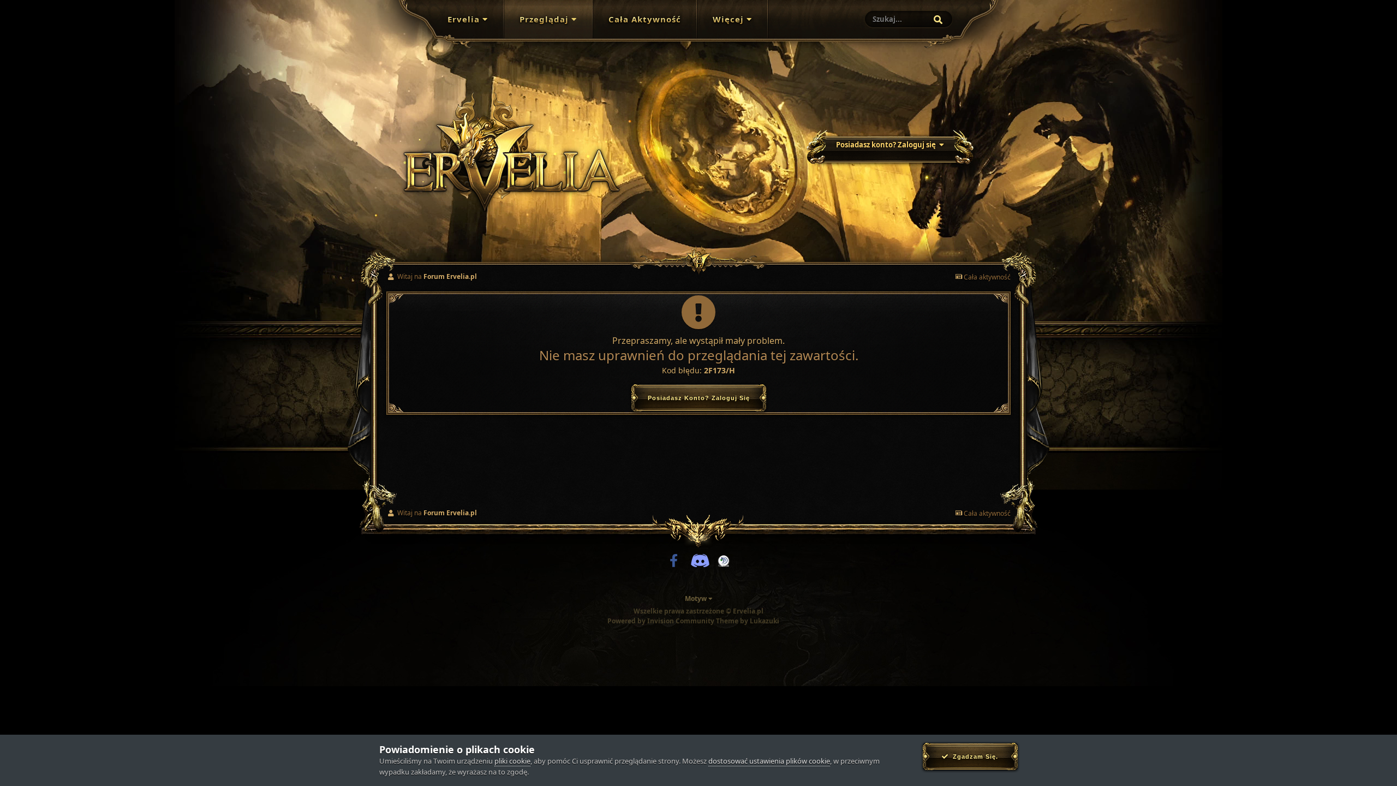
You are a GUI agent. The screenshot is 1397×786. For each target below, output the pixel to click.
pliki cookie (512, 761)
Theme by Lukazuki (747, 621)
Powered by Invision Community (660, 621)
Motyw (696, 598)
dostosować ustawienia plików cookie (769, 761)
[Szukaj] (938, 20)
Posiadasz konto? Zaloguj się (887, 145)
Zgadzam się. (973, 756)
